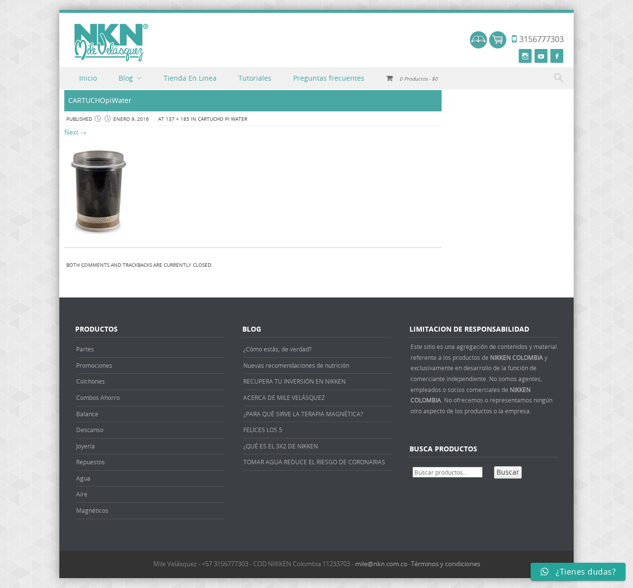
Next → (75, 132)
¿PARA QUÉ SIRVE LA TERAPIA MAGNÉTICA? (303, 414)
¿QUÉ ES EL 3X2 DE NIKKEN (280, 446)
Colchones (90, 381)
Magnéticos (92, 510)
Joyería (85, 446)
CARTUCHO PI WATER (222, 119)
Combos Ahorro (98, 397)
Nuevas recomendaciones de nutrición (296, 365)
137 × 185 (177, 119)
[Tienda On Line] (478, 45)
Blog (126, 78)
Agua (83, 478)
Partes (85, 349)
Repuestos (90, 462)
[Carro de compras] (497, 45)
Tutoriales (254, 78)
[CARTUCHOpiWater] (98, 237)
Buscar (508, 472)
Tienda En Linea (190, 78)
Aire (82, 494)
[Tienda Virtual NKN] (111, 43)
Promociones (94, 365)
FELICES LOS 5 (262, 430)
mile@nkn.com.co (381, 563)
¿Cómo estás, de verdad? (277, 349)
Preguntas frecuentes (328, 78)
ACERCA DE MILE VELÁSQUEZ (284, 397)
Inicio (88, 78)
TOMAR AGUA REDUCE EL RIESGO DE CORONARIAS (314, 462)
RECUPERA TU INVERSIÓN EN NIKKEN (294, 381)
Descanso (89, 430)
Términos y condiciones (445, 563)
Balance (87, 414)
